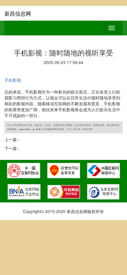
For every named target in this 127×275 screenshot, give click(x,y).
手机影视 (12, 80)
